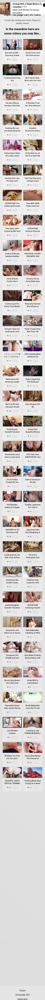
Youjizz (22, 990)
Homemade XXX (22, 995)
